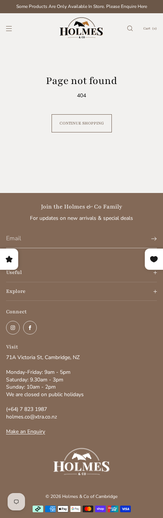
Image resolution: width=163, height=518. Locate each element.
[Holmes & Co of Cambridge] (81, 28)
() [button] (150, 28)
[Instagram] (13, 327)
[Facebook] (30, 327)
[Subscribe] (147, 239)
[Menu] (15, 28)
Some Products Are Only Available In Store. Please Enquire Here (81, 6)
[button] (130, 28)
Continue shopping (82, 123)
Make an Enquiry (25, 431)
